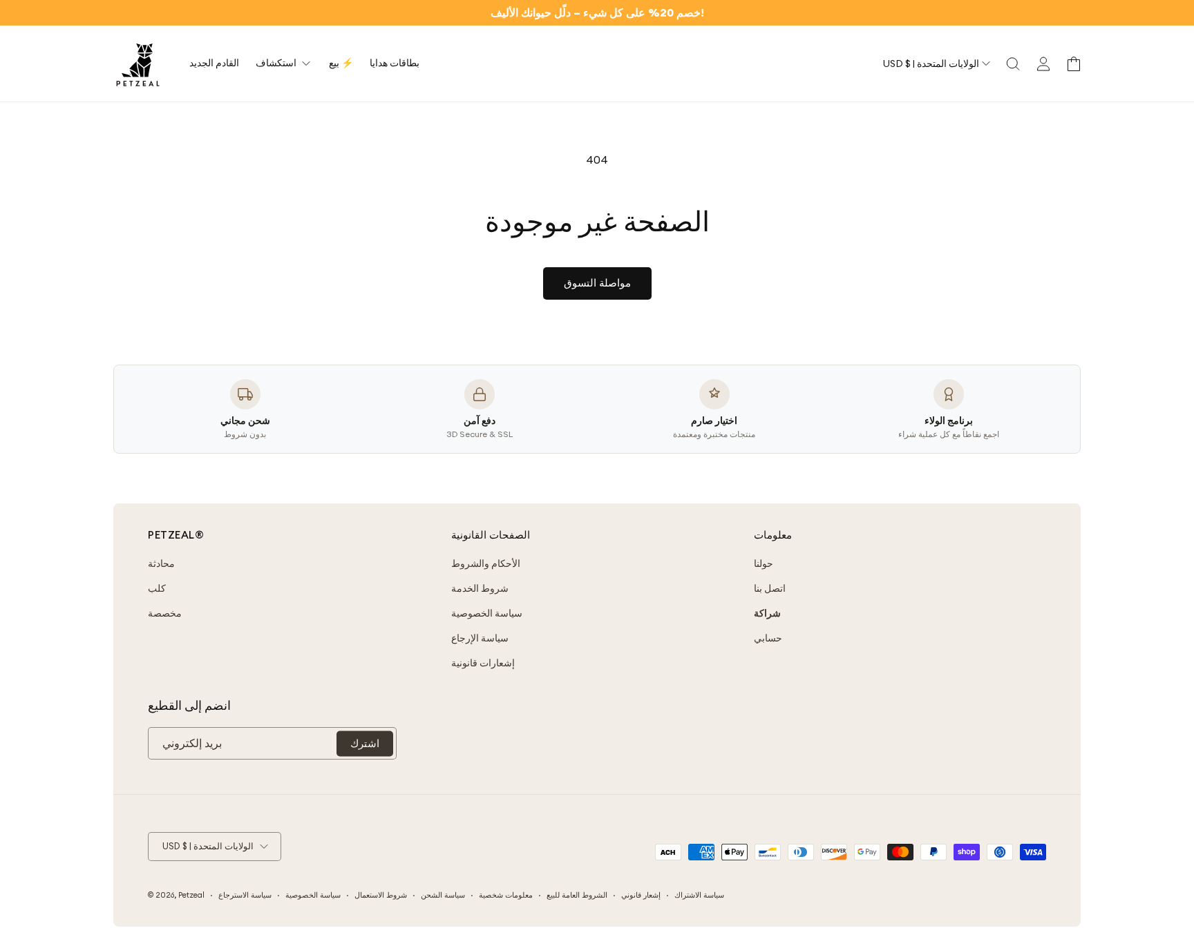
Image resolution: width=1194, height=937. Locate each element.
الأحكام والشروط (485, 563)
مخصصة (165, 613)
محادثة (161, 563)
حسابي (768, 638)
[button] (1013, 63)
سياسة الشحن (443, 895)
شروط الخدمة (480, 588)
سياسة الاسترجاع (245, 895)
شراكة (767, 613)
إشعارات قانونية (483, 663)
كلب (157, 588)
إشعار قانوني (641, 895)
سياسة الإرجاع (480, 638)
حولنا (763, 563)
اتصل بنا (770, 588)
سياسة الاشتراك (699, 895)
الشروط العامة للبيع (577, 895)
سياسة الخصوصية (486, 613)
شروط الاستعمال (380, 895)
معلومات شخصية (506, 895)
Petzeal (191, 895)
